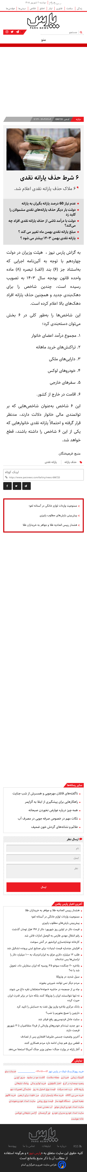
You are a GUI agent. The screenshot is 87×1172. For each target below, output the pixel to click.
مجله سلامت (53, 1077)
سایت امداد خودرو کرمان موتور (69, 1107)
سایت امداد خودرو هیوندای (22, 1101)
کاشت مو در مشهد (36, 1077)
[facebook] (7, 486)
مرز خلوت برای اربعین (28, 1095)
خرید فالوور (10, 1095)
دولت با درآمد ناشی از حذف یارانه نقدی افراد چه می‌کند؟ (42, 223)
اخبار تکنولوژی (54, 1083)
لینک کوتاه (12, 472)
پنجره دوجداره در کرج (73, 1083)
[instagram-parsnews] (7, 32)
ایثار (51, 8)
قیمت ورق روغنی (45, 1101)
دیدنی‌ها (22, 8)
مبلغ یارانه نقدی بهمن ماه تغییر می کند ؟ (47, 232)
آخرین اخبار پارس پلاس (68, 904)
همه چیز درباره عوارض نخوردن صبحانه (53, 810)
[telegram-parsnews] (17, 32)
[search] (82, 32)
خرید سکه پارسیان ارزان (52, 1095)
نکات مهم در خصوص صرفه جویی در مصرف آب (48, 818)
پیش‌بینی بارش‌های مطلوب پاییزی (58, 515)
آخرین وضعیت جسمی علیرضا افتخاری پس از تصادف (50, 1036)
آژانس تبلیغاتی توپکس (26, 1113)
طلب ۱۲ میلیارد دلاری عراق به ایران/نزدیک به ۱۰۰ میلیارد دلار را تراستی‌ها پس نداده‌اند (45, 957)
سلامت (69, 8)
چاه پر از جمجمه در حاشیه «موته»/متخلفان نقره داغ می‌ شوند (44, 989)
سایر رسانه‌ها (74, 785)
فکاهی (33, 8)
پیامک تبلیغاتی (22, 1083)
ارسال (43, 887)
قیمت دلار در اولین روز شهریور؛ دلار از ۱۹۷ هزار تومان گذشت (46, 929)
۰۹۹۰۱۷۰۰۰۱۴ (42, 1071)
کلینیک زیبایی (77, 1077)
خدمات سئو (10, 1071)
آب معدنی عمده (44, 1107)
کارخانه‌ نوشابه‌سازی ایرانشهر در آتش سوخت (55, 942)
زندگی (79, 8)
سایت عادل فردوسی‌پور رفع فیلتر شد (59, 1019)
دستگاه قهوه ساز (62, 1101)
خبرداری (65, 1077)
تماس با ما (29, 1146)
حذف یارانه (70, 462)
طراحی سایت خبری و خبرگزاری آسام (39, 1165)
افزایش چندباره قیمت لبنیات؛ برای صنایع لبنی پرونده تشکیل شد (43, 948)
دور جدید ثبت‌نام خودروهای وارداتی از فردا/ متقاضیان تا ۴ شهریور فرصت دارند (43, 1028)
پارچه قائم (79, 1089)
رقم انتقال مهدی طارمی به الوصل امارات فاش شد (52, 935)
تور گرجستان (44, 1113)
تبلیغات (46, 1146)
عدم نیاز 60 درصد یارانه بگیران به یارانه (49, 203)
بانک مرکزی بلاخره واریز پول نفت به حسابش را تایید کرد (48, 1006)
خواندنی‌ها (10, 8)
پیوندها (12, 1146)
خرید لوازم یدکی (38, 1083)
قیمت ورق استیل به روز (44, 1089)
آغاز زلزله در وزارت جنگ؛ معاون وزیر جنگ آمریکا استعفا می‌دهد (44, 1049)
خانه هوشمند (77, 1119)
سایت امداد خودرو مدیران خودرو (68, 1113)
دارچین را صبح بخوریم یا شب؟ (63, 1013)
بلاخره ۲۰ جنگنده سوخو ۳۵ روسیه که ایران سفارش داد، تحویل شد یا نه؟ (45, 968)
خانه (78, 119)
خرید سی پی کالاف (74, 1095)
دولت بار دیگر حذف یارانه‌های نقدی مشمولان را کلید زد (43, 212)
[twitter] (17, 486)
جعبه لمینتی (78, 1101)
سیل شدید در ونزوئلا (68, 976)
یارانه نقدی (51, 462)
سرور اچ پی (19, 1077)
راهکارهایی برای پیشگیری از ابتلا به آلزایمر (51, 801)
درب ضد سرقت (64, 1089)
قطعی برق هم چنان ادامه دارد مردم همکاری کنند (52, 1043)
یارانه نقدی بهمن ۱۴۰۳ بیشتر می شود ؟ (48, 238)
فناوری (59, 8)
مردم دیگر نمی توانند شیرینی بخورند (59, 983)
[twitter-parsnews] (11, 32)
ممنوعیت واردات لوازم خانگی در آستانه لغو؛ (53, 506)
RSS (76, 1146)
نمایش (78, 1061)
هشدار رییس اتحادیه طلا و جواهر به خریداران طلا (50, 525)
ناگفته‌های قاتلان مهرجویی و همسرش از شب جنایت (45, 793)
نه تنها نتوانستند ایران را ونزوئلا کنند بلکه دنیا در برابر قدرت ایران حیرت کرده (44, 998)
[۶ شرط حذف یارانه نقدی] (26, 486)
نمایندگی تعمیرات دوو (20, 1089)
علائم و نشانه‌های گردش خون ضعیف (54, 827)
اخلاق (42, 8)
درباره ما (61, 1146)
